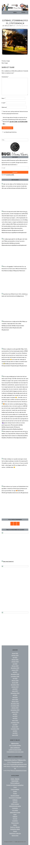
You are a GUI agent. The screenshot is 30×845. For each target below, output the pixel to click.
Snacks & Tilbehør (15, 827)
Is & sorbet (15, 810)
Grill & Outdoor (15, 804)
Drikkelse (15, 800)
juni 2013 (15, 733)
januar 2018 (15, 682)
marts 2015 (15, 720)
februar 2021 (15, 659)
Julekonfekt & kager (15, 812)
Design (15, 791)
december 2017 (15, 684)
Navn (3, 98)
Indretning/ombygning (15, 806)
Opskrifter (15, 820)
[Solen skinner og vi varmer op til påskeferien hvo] (15, 498)
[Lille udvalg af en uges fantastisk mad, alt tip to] (15, 443)
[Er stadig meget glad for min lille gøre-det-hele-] (15, 251)
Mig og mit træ (23, 25)
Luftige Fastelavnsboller (15, 749)
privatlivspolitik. (10, 174)
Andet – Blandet (15, 779)
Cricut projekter (15, 789)
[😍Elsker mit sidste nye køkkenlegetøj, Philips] (15, 416)
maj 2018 (15, 678)
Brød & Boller (15, 781)
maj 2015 (15, 718)
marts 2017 (15, 691)
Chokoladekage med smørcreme (15, 751)
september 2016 (15, 693)
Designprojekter (15, 795)
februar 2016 (15, 701)
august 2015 (15, 712)
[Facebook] (15, 524)
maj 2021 (15, 657)
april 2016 (15, 697)
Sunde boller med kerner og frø (18, 764)
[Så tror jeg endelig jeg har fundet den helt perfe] (15, 388)
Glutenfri (15, 802)
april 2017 (15, 689)
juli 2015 (15, 714)
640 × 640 (16, 25)
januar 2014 (15, 726)
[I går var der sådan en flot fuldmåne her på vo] (15, 196)
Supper (15, 831)
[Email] (11, 524)
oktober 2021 (15, 655)
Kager (15, 814)
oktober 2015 (15, 707)
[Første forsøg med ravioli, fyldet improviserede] (15, 223)
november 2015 (15, 705)
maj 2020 (15, 663)
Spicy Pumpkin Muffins (15, 745)
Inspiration (15, 808)
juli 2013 (15, 731)
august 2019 (15, 670)
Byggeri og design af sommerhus (15, 785)
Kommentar (5, 76)
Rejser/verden (15, 823)
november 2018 (15, 676)
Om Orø (15, 818)
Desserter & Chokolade (15, 797)
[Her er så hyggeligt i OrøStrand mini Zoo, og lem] (15, 278)
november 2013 (15, 728)
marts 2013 (15, 735)
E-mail (4, 102)
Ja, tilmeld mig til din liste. (10, 132)
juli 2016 (15, 695)
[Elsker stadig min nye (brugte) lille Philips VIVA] (15, 361)
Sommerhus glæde (15, 829)
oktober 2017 (15, 687)
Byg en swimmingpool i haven (19, 770)
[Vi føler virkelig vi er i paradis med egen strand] (15, 471)
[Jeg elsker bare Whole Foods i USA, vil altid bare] (15, 306)
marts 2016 (15, 699)
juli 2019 (15, 672)
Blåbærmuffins (15, 743)
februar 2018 (15, 680)
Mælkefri (15, 816)
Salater (15, 825)
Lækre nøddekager (15, 747)
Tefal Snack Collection (15, 833)
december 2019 (15, 668)
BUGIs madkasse (15, 783)
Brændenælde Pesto (17, 762)
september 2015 (15, 710)
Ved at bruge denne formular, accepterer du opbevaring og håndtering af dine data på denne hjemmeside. (15, 120)
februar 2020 (15, 666)
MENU (15, 12)
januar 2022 (15, 653)
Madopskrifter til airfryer (10, 760)
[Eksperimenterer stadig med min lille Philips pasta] (15, 333)
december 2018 (15, 674)
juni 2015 (15, 716)
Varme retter (15, 835)
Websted (4, 107)
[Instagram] (18, 524)
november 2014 (15, 722)
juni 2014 (15, 724)
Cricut (15, 787)
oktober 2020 (15, 661)
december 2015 (15, 703)
